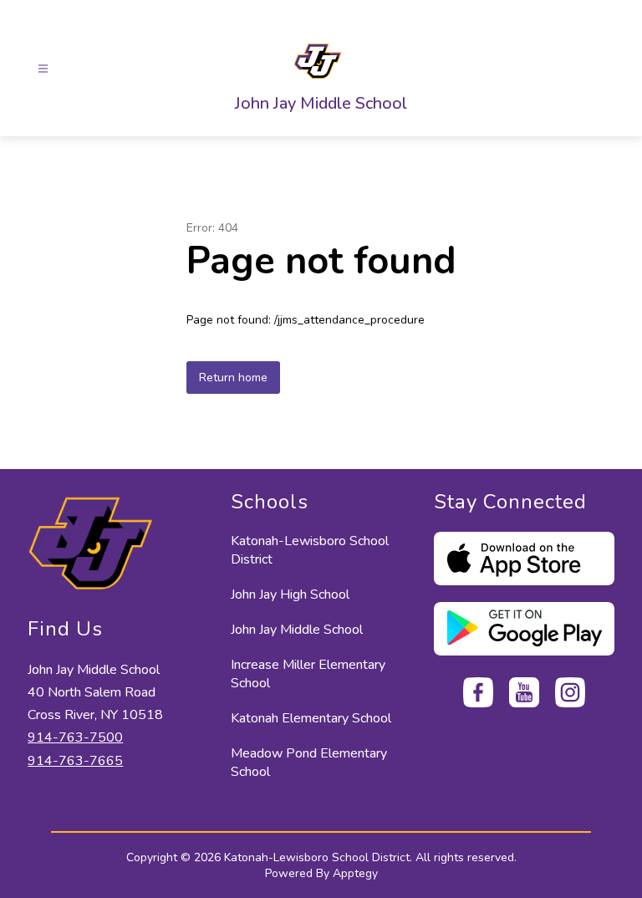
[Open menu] (43, 69)
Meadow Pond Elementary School (309, 762)
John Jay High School (290, 594)
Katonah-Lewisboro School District (310, 550)
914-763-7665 (75, 761)
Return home (233, 377)
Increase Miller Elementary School (308, 674)
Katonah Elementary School (311, 718)
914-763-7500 (75, 737)
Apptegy (355, 873)
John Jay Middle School (297, 629)
